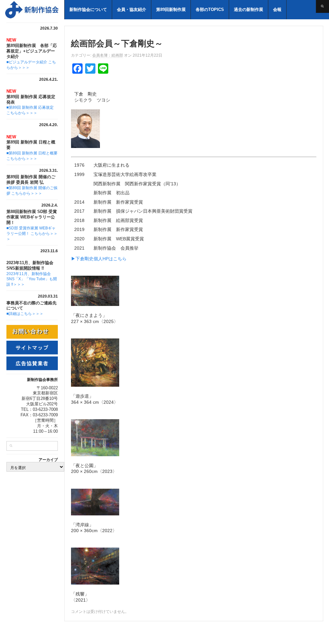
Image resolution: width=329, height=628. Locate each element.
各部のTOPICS (210, 9)
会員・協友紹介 (131, 9)
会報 (277, 9)
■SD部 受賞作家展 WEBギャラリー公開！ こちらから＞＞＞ (32, 233)
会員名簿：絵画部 (107, 55)
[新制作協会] (32, 12)
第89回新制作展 (171, 9)
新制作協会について (88, 9)
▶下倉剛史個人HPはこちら (99, 258)
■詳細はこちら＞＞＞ (24, 313)
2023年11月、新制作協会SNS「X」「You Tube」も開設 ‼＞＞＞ (31, 279)
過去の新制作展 (248, 9)
